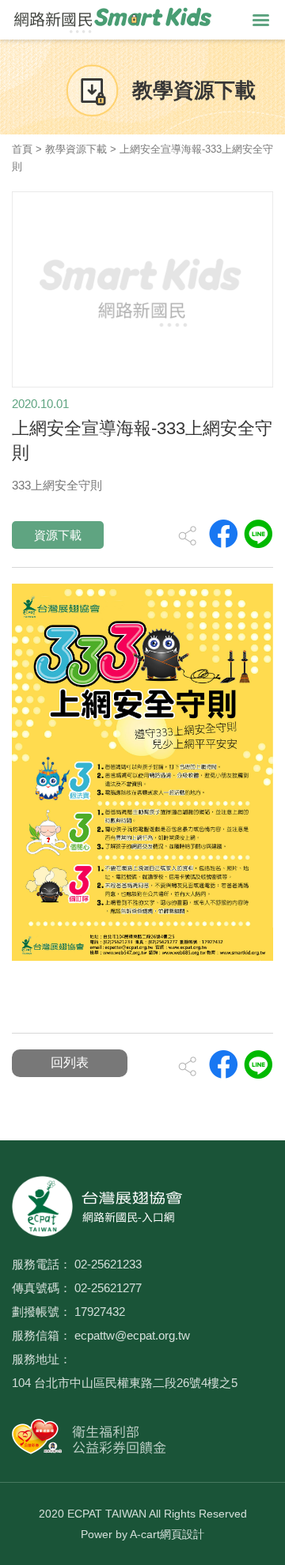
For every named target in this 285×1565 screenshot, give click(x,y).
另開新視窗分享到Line (258, 534)
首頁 (22, 149)
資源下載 (58, 535)
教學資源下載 (76, 149)
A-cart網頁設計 (167, 1534)
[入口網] (113, 18)
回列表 (70, 1062)
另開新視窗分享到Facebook (223, 534)
